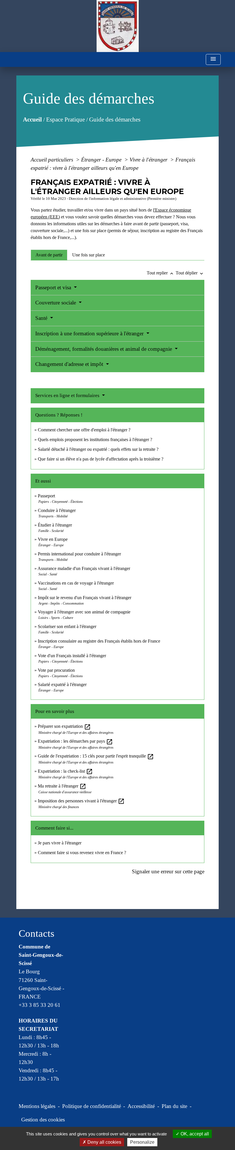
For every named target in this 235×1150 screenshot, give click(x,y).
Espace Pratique (65, 119)
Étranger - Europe (102, 160)
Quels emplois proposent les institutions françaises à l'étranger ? (95, 439)
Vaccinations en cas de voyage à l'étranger (76, 583)
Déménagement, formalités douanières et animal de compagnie (104, 349)
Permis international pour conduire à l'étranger (79, 553)
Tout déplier (190, 272)
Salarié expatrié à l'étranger (62, 684)
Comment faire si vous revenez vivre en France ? (82, 852)
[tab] (49, 255)
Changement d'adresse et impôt (70, 364)
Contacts (36, 933)
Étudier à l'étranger (55, 525)
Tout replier (161, 272)
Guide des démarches (114, 119)
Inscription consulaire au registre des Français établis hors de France (99, 641)
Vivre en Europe (53, 539)
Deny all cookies (103, 1142)
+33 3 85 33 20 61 (39, 1005)
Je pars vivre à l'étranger (59, 842)
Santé (42, 318)
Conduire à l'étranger (57, 510)
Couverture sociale (56, 303)
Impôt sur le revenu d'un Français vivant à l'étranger (84, 597)
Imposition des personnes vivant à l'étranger (81, 800)
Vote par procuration (56, 670)
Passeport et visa (54, 287)
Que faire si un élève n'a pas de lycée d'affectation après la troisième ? (100, 459)
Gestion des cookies (43, 1120)
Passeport (46, 495)
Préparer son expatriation (64, 726)
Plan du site (174, 1106)
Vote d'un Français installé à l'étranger (72, 655)
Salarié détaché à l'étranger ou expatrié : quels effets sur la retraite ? (98, 449)
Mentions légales (37, 1106)
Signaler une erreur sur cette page (168, 871)
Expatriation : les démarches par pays (75, 741)
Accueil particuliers (53, 160)
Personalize (142, 1142)
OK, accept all (194, 1133)
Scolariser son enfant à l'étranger (67, 626)
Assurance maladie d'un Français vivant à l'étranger (84, 568)
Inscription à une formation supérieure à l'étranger (90, 333)
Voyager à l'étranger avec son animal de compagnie (84, 611)
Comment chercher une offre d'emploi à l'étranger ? (84, 429)
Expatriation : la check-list (65, 771)
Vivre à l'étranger (149, 160)
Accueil (32, 119)
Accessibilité (141, 1106)
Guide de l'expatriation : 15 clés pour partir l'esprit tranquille (96, 756)
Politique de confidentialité (91, 1106)
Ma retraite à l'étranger (62, 786)
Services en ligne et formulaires (68, 395)
